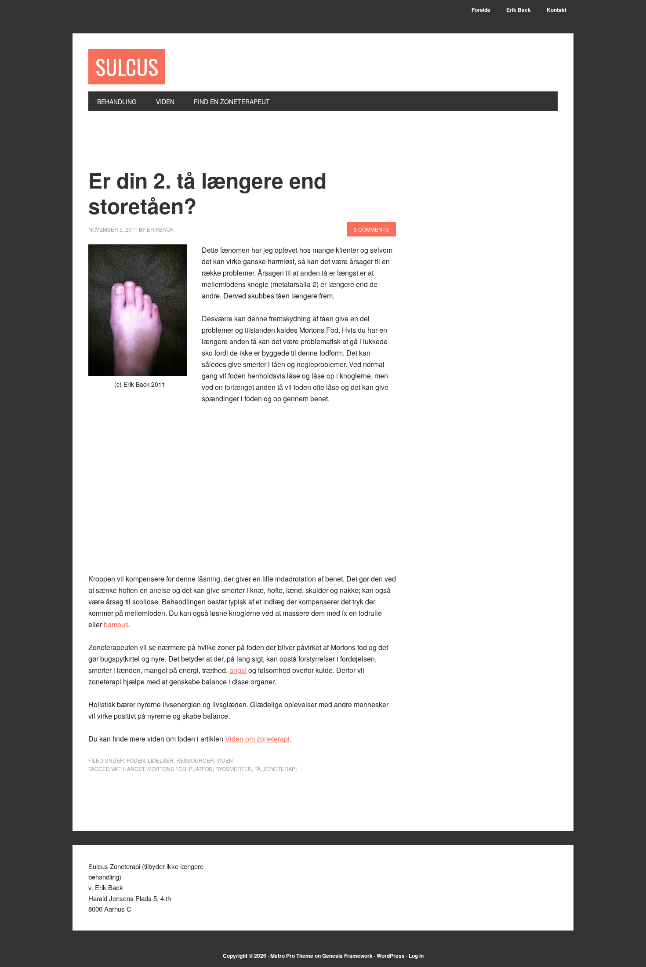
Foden (136, 760)
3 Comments (371, 229)
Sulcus (126, 66)
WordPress (391, 956)
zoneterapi (280, 768)
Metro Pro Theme (291, 956)
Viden (225, 760)
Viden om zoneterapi (257, 739)
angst (238, 670)
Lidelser (161, 760)
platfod (201, 768)
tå (257, 768)
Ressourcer (195, 760)
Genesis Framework (347, 956)
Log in (416, 956)
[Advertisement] (248, 144)
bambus (116, 624)
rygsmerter (233, 768)
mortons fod (166, 768)
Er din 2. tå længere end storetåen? (207, 193)
